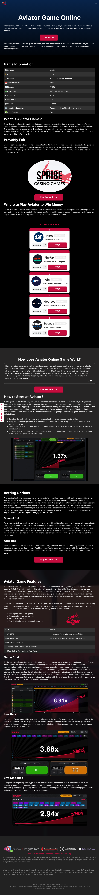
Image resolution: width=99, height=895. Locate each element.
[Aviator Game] (4, 3)
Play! (57, 245)
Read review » (59, 235)
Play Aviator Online (48, 197)
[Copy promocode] (45, 245)
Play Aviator (49, 37)
